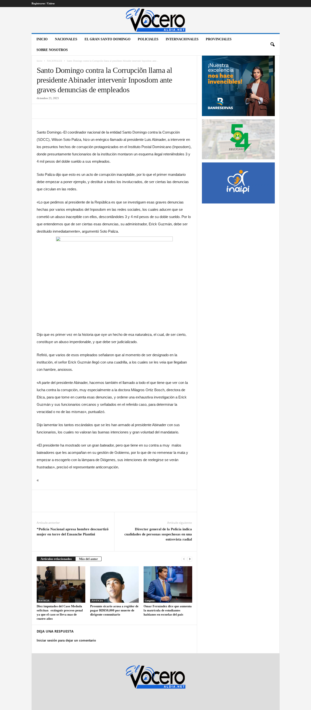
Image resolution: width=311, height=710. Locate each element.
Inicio (42, 39)
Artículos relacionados (56, 559)
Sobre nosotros (52, 50)
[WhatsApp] (75, 111)
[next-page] (189, 558)
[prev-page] (183, 558)
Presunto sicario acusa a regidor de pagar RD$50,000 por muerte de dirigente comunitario (114, 610)
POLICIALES (148, 39)
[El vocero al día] (156, 20)
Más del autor (88, 559)
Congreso (150, 600)
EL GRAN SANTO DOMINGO (107, 39)
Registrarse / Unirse (43, 3)
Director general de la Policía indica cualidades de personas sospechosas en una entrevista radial (158, 534)
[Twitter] (53, 111)
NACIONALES (66, 39)
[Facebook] (41, 111)
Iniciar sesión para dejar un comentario (66, 640)
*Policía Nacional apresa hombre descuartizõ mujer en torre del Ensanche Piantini (73, 531)
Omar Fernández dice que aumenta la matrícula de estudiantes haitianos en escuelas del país (168, 610)
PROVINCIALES (219, 39)
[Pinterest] (64, 111)
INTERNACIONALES (182, 39)
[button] (272, 44)
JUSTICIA (43, 600)
